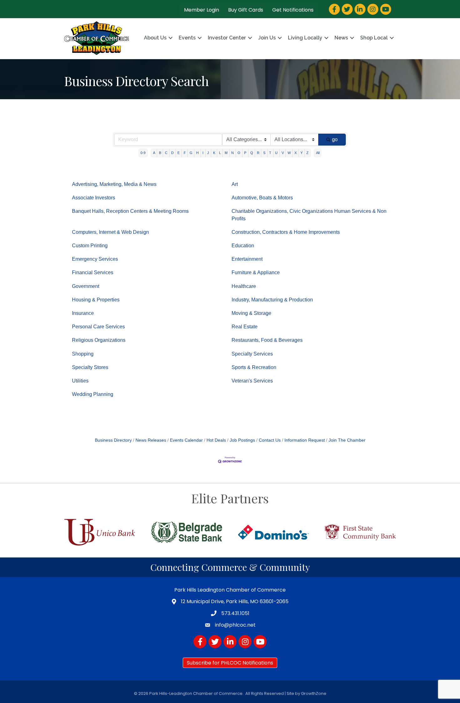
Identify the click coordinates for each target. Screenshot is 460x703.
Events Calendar (186, 440)
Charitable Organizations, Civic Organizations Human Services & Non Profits (309, 214)
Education (243, 245)
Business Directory (113, 440)
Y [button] (301, 153)
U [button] (276, 153)
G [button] (191, 153)
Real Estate (245, 326)
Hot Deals (216, 440)
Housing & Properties (96, 299)
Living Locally (305, 38)
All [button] (317, 153)
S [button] (264, 153)
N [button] (232, 153)
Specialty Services (252, 354)
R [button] (258, 153)
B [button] (160, 153)
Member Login (201, 9)
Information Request (304, 440)
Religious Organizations (98, 340)
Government (85, 286)
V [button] (283, 153)
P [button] (245, 153)
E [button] (178, 153)
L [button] (220, 153)
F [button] (185, 153)
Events (187, 38)
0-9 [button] (143, 153)
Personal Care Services (98, 326)
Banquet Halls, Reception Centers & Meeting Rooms (130, 211)
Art (235, 184)
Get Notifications (293, 9)
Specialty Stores (90, 367)
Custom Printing (90, 245)
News (341, 38)
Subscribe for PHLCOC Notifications (230, 662)
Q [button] (251, 153)
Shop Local (374, 38)
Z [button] (307, 153)
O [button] (239, 153)
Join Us (267, 38)
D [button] (172, 153)
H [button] (197, 153)
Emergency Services (95, 259)
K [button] (214, 153)
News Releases (150, 440)
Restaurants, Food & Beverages (267, 340)
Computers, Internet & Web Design (110, 232)
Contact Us (270, 440)
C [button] (166, 153)
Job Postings (242, 440)
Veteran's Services (252, 380)
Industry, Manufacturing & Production (272, 299)
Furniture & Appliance (256, 272)
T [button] (270, 153)
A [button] (154, 153)
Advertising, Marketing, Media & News (114, 184)
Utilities (80, 380)
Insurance (83, 313)
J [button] (208, 153)
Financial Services (92, 272)
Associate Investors (93, 197)
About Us (155, 38)
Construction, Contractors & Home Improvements (286, 232)
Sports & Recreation (254, 367)
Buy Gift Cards (245, 9)
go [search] (335, 139)
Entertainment (247, 259)
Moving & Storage (251, 313)
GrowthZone (313, 693)
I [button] (202, 153)
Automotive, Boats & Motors (262, 197)
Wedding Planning (92, 394)
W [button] (289, 153)
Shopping (83, 354)
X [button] (295, 153)
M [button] (226, 153)
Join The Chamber (347, 440)
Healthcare (244, 286)
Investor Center (227, 38)
